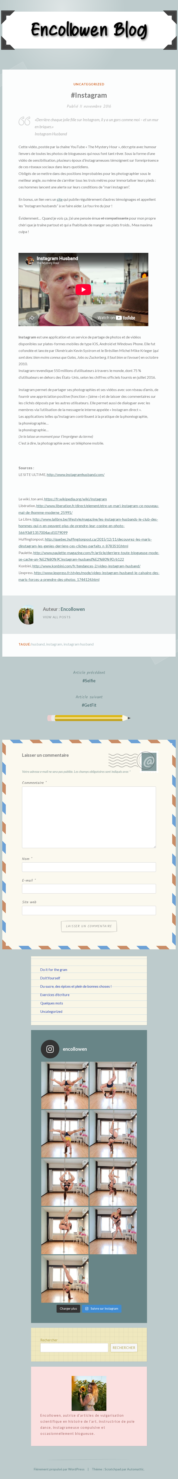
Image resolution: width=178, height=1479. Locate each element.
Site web (29, 902)
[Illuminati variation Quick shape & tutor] (65, 1182)
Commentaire (34, 783)
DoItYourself (50, 978)
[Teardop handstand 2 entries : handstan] (113, 1134)
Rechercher (49, 1340)
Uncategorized (89, 84)
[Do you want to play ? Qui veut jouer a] (113, 1230)
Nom (27, 859)
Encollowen (73, 609)
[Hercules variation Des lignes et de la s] (65, 1085)
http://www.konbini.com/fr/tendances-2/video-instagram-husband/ (86, 566)
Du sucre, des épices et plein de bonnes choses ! (76, 986)
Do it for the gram (53, 970)
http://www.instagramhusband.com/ (76, 474)
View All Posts (57, 617)
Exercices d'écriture (55, 995)
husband (38, 644)
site (60, 199)
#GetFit (89, 700)
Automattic (135, 1469)
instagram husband (79, 644)
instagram (54, 644)
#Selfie (89, 676)
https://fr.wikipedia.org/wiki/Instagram (75, 499)
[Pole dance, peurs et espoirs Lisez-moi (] (65, 1230)
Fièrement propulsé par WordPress (59, 1469)
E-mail (29, 880)
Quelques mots (51, 1003)
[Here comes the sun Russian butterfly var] (65, 1279)
